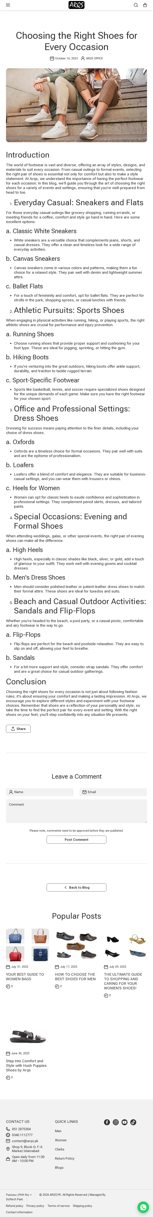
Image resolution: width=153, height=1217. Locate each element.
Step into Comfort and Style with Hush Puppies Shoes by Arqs (26, 1065)
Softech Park (14, 1199)
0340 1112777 (22, 1135)
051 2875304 (21, 1129)
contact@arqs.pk (25, 1141)
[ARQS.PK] (76, 5)
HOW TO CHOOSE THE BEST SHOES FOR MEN (75, 976)
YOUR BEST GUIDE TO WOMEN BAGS (25, 976)
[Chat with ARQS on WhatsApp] (143, 1207)
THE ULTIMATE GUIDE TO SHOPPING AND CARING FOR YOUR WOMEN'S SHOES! (123, 981)
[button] (145, 5)
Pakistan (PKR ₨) (17, 1194)
